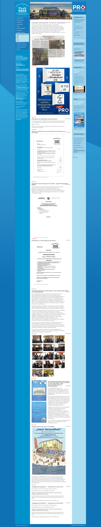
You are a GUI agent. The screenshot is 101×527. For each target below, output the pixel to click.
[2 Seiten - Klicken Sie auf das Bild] (79, 120)
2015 (17, 40)
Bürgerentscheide (20, 32)
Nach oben (17, 123)
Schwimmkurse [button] (20, 20)
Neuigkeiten (19, 22)
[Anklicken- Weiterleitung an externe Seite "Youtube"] (79, 89)
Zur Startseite (22, 9)
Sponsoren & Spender (21, 44)
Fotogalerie (19, 30)
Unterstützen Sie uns (21, 43)
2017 (17, 37)
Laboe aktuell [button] (19, 24)
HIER (79, 35)
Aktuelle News (19, 18)
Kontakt (18, 49)
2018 (17, 35)
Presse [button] (18, 26)
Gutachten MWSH (20, 28)
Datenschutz (24, 525)
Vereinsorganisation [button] (21, 47)
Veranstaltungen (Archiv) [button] (22, 34)
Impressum (18, 525)
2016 (17, 39)
